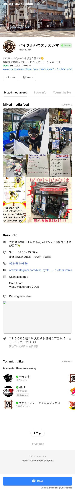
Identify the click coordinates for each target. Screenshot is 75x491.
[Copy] (34, 342)
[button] (28, 77)
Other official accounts (42, 460)
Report (25, 460)
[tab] (15, 92)
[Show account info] (66, 45)
